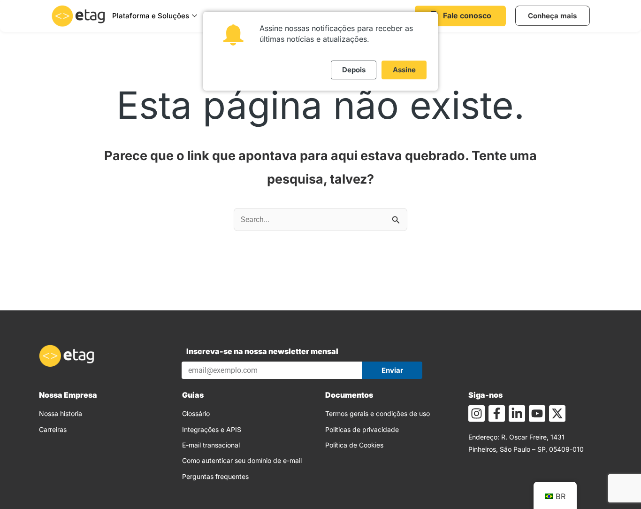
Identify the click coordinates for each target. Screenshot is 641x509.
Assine (404, 69)
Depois (354, 69)
